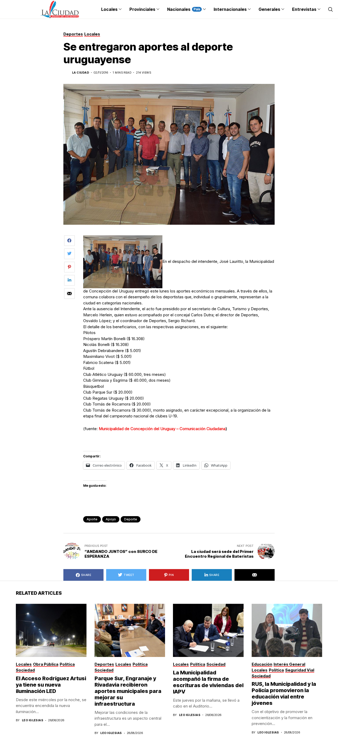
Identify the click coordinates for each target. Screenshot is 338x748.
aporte (92, 519)
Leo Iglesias (32, 720)
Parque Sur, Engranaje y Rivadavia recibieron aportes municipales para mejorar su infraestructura (128, 691)
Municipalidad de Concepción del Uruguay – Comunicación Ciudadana (162, 428)
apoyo (111, 519)
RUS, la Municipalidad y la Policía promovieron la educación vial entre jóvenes (284, 693)
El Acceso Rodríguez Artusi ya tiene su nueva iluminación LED (51, 684)
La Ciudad (80, 72)
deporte (130, 519)
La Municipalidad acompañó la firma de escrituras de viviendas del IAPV (208, 682)
